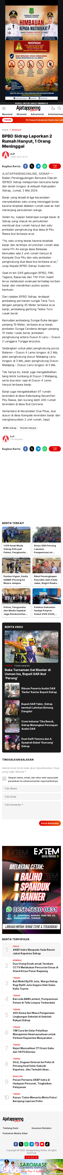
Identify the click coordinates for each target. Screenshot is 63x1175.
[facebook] (25, 166)
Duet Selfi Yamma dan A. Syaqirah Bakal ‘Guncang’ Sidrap (37, 742)
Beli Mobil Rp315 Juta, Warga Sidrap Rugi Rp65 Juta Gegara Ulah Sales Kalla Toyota (35, 985)
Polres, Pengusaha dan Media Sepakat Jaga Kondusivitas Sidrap (15, 612)
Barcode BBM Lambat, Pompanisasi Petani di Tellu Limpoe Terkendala (35, 1000)
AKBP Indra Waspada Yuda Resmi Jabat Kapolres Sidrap (34, 951)
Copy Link (55, 166)
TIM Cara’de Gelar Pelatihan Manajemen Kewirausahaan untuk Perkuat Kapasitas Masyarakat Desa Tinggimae (34, 1034)
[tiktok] (47, 1144)
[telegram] (38, 166)
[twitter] (32, 166)
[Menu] (4, 108)
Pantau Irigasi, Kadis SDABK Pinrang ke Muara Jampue (16, 579)
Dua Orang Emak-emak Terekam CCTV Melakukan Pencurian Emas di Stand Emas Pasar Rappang (35, 967)
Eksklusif (16, 129)
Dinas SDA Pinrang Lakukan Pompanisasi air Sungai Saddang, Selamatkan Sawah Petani (45, 554)
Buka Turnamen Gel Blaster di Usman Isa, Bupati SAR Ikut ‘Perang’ (28, 674)
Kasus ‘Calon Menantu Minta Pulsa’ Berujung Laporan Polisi (35, 1099)
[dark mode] (53, 108)
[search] (59, 108)
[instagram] (37, 1144)
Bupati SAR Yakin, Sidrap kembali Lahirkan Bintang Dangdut (37, 707)
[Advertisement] (31, 486)
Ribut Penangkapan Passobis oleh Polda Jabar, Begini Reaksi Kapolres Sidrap (46, 581)
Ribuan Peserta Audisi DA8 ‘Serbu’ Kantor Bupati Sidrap (39, 690)
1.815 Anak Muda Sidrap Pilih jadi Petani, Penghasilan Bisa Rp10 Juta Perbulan (15, 552)
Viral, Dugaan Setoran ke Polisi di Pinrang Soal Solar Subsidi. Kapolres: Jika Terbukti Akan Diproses (33, 1066)
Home (5, 129)
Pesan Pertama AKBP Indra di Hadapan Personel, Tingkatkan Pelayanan (32, 1083)
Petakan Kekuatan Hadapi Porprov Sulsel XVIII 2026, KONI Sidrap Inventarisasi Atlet (45, 614)
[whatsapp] (44, 166)
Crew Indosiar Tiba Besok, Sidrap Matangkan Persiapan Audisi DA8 (39, 725)
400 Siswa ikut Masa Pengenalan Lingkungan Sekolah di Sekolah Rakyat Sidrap (34, 1016)
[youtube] (42, 1144)
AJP (12, 153)
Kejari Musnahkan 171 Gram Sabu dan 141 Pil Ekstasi (33, 1050)
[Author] (5, 154)
